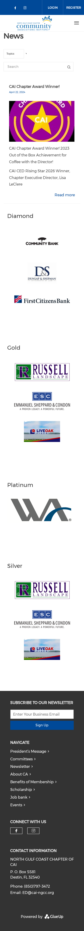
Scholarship (21, 789)
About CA (19, 774)
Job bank (18, 797)
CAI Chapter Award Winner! (34, 86)
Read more (65, 195)
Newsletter (20, 766)
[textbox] (17, 54)
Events (16, 805)
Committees (21, 759)
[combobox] (14, 54)
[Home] (34, 23)
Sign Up (41, 725)
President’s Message (28, 751)
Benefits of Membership (32, 782)
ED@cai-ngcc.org (38, 892)
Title (69, 66)
